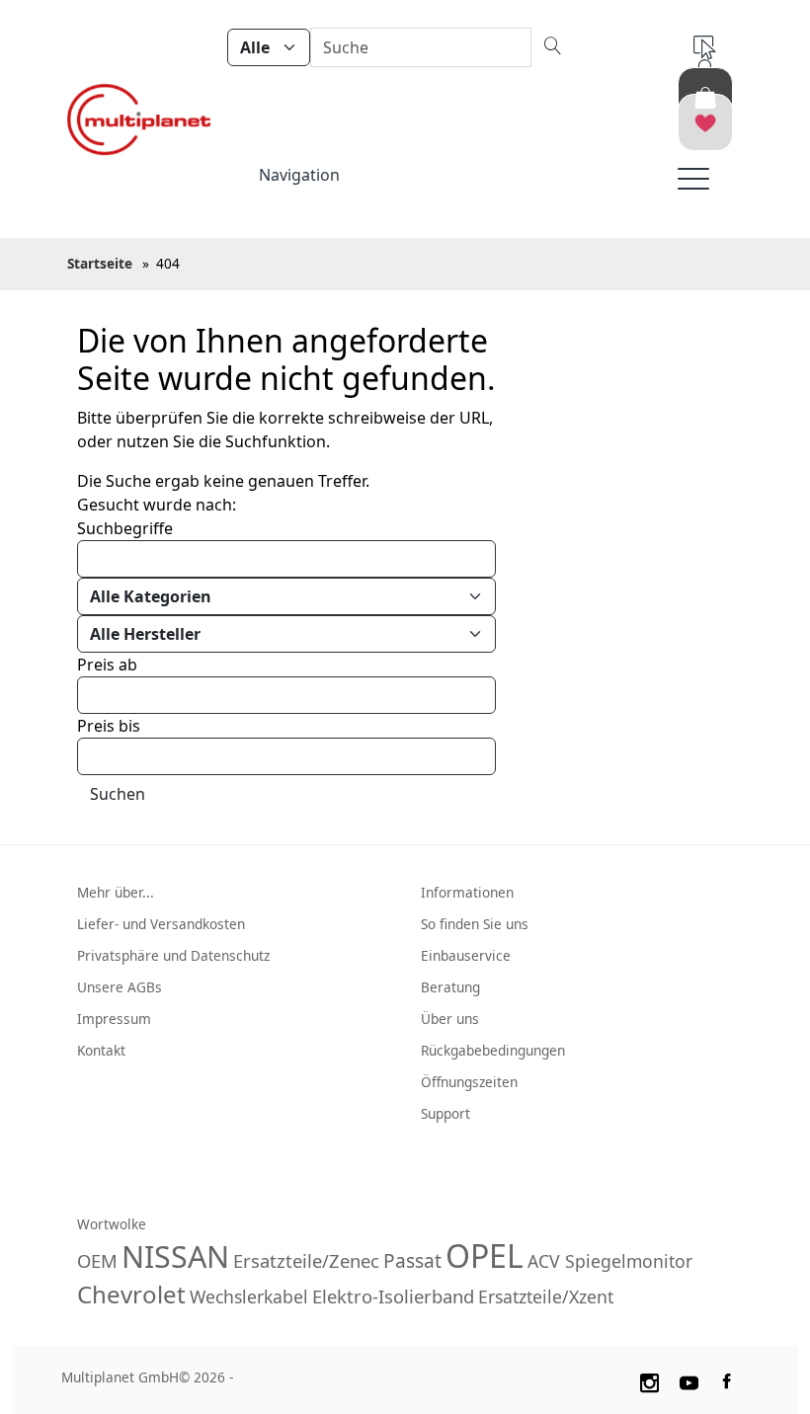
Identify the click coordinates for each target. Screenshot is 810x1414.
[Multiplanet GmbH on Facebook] (729, 1380)
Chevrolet (131, 1294)
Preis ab (107, 664)
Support (445, 1113)
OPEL (485, 1255)
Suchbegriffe (125, 528)
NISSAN (175, 1256)
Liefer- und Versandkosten (161, 923)
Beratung (450, 987)
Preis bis (108, 726)
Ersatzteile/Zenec (306, 1260)
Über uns (450, 1018)
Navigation (299, 175)
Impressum (114, 1018)
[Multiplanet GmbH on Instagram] (649, 1380)
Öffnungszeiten (469, 1081)
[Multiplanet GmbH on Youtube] (689, 1380)
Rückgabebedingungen (493, 1050)
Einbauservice (466, 955)
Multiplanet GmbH (120, 1377)
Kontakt (101, 1050)
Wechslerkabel (249, 1296)
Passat (412, 1260)
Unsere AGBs (119, 987)
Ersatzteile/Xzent (545, 1296)
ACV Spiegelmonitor (609, 1261)
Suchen (117, 794)
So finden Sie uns (474, 923)
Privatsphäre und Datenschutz (173, 955)
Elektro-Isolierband (393, 1296)
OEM (97, 1260)
